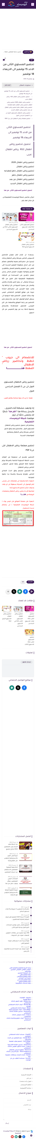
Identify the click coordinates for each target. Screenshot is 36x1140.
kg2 (32, 60)
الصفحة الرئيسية (26, 1074)
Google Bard (27, 999)
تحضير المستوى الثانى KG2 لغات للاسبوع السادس (27, 227)
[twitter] (18, 687)
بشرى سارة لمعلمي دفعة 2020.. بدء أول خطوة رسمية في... (12, 52)
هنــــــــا (23, 495)
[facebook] (24, 687)
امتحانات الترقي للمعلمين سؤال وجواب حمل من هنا (11, 881)
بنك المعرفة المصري (24, 973)
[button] (25, 591)
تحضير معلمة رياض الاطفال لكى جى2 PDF (17, 118)
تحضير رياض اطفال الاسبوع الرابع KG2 (28, 246)
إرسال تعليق (26, 662)
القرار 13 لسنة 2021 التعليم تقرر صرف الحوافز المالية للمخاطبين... (17, 918)
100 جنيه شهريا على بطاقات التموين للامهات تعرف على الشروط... (17, 934)
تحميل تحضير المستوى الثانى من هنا (18, 190)
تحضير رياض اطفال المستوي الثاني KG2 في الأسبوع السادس (10, 227)
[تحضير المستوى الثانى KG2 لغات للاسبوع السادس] (26, 216)
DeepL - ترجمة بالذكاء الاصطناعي (21, 1008)
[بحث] (3, 4)
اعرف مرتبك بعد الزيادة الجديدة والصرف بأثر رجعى (16, 950)
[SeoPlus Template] (32, 1131)
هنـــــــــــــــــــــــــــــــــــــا (15, 368)
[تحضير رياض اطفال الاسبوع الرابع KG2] (26, 236)
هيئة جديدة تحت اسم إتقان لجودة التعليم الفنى (18, 942)
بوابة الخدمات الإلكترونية (23, 983)
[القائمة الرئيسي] (32, 4)
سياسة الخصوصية (25, 1088)
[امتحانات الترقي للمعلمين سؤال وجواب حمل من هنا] (25, 880)
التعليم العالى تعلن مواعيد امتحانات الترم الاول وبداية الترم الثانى (17, 926)
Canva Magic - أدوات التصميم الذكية (20, 1010)
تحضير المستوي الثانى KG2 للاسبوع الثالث (29, 641)
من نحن (28, 1078)
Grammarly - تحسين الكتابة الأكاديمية (19, 1045)
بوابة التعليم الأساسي (24, 980)
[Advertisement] (18, 30)
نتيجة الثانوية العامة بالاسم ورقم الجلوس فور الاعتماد (11, 892)
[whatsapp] (11, 687)
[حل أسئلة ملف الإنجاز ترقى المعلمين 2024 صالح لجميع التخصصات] (25, 846)
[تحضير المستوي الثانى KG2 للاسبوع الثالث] (29, 631)
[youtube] (12, 1136)
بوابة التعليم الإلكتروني (24, 976)
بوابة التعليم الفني (25, 975)
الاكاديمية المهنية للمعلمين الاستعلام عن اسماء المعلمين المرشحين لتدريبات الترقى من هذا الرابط (11, 870)
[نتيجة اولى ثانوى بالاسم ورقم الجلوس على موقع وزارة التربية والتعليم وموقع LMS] (25, 857)
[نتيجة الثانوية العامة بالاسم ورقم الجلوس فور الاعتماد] (25, 891)
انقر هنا (12, 412)
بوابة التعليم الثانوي (25, 981)
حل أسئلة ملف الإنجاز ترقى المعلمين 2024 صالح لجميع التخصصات (11, 847)
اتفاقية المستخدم (26, 1084)
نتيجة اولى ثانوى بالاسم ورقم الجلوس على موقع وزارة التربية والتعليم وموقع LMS (11, 858)
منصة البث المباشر (25, 978)
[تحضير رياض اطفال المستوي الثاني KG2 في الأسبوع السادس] (10, 216)
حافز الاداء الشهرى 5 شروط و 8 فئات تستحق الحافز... (17, 910)
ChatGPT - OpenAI (25, 998)
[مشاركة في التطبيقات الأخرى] (8, 591)
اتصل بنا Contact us (25, 1081)
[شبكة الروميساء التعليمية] (18, 4)
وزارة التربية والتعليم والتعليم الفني (20, 968)
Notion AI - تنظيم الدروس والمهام (20, 1050)
